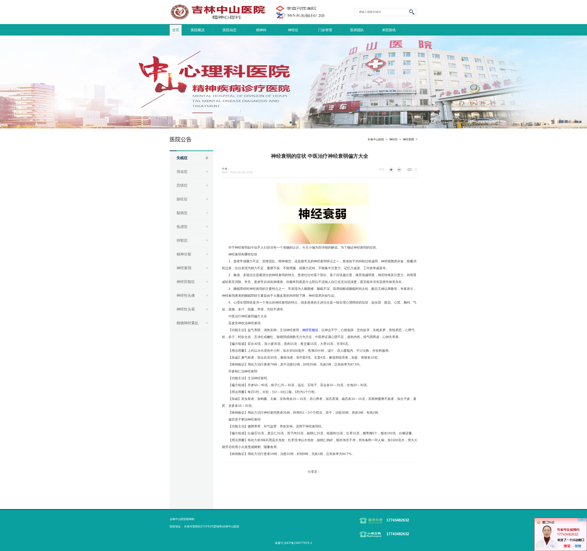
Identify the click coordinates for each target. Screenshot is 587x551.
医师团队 (357, 30)
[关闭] (582, 522)
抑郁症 (182, 240)
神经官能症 (186, 282)
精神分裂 (184, 254)
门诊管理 (325, 30)
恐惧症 (182, 185)
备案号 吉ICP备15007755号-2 (293, 543)
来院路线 (389, 30)
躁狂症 (182, 199)
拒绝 (578, 546)
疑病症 (182, 213)
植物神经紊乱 (188, 323)
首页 (175, 30)
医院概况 (198, 30)
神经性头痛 (186, 295)
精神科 (261, 30)
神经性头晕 (186, 309)
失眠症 (182, 158)
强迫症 (182, 172)
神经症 (293, 30)
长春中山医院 (376, 139)
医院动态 (229, 30)
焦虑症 (182, 227)
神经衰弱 (184, 268)
